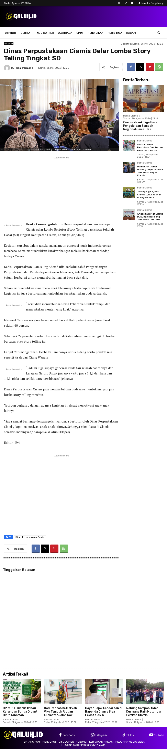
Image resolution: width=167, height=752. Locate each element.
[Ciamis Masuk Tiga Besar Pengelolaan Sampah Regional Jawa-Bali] (143, 98)
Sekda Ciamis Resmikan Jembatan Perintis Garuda (150, 147)
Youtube (158, 735)
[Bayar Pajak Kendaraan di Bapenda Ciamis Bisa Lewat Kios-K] (104, 691)
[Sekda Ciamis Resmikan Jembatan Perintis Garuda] (129, 145)
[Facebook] (113, 3)
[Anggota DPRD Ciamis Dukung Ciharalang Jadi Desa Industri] (129, 214)
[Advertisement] (61, 188)
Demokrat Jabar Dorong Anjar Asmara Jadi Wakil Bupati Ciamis (150, 171)
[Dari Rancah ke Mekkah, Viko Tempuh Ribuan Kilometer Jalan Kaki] (63, 691)
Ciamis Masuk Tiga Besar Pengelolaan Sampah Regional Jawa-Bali (141, 126)
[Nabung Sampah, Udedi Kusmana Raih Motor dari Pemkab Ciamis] (145, 691)
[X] (140, 67)
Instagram (100, 735)
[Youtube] (132, 3)
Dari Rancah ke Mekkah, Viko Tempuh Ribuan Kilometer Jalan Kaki (61, 711)
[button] (159, 33)
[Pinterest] (150, 67)
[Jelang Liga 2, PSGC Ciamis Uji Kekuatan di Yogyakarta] (129, 192)
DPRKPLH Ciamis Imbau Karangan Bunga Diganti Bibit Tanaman (20, 711)
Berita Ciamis (130, 116)
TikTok (130, 735)
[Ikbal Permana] (7, 68)
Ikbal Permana (24, 68)
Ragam (8, 43)
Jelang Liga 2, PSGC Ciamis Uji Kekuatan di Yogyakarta (149, 194)
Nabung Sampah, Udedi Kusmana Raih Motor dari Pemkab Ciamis (144, 711)
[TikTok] (126, 3)
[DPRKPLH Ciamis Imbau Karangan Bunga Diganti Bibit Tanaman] (22, 691)
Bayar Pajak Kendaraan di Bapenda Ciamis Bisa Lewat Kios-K (103, 711)
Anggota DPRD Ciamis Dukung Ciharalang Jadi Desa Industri (150, 216)
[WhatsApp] (159, 67)
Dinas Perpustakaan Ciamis (29, 537)
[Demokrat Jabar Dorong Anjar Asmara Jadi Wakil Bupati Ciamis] (129, 167)
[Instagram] (119, 3)
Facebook (69, 735)
